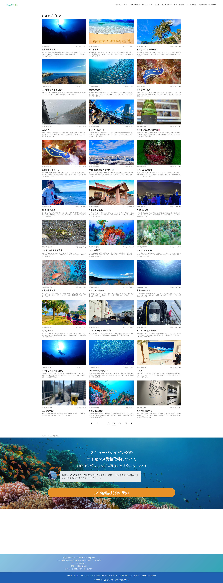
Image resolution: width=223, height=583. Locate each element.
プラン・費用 (135, 4)
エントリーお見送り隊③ (100, 330)
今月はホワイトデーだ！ (147, 49)
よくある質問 (192, 4)
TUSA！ (140, 370)
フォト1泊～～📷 (144, 250)
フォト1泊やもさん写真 (52, 250)
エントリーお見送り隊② (147, 330)
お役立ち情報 (179, 4)
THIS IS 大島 (142, 210)
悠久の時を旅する (144, 410)
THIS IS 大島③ (48, 210)
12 (108, 423)
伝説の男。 (47, 129)
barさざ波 (93, 49)
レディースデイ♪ (96, 129)
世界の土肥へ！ (96, 89)
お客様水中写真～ (144, 89)
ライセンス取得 (121, 4)
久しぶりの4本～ (96, 290)
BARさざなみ (48, 410)
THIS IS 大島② (96, 210)
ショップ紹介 (147, 4)
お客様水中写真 (49, 290)
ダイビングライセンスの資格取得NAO (114, 579)
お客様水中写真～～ (50, 49)
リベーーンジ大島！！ (99, 370)
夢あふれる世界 (96, 410)
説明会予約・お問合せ (207, 4)
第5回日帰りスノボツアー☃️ (101, 170)
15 (126, 423)
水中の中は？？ (143, 290)
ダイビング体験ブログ (163, 4)
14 (120, 423)
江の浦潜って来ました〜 (52, 89)
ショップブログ (53, 436)
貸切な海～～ (48, 330)
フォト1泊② (94, 250)
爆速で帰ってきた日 (50, 170)
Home (44, 436)
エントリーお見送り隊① (52, 370)
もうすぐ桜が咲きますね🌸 (149, 129)
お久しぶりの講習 (144, 170)
